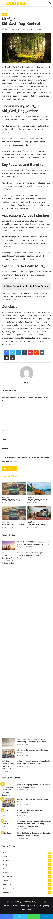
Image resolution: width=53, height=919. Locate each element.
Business (6, 861)
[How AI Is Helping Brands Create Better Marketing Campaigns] (8, 789)
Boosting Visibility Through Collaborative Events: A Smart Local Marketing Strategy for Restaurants (34, 823)
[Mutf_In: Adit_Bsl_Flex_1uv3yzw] (39, 513)
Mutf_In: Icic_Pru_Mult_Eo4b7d (37, 498)
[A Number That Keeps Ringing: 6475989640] (8, 813)
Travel (5, 880)
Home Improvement (11, 888)
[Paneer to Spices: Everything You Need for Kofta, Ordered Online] (8, 644)
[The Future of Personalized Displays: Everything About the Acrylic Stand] (8, 742)
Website (5, 448)
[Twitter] (12, 352)
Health (6, 869)
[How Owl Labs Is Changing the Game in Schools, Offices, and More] (8, 836)
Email (5, 439)
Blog (5, 865)
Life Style (7, 884)
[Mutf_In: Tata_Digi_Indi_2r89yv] (14, 488)
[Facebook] (6, 352)
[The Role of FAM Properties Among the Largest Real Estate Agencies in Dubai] (8, 545)
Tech (11, 9)
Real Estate (7, 876)
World (5, 853)
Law (5, 872)
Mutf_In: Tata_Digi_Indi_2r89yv (11, 498)
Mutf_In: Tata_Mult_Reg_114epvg (13, 523)
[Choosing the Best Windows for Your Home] (8, 753)
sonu (6, 29)
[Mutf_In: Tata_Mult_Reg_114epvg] (14, 513)
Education (7, 892)
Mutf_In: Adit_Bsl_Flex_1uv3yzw (37, 523)
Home (5, 9)
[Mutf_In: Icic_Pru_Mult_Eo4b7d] (39, 488)
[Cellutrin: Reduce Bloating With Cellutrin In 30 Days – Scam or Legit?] (8, 766)
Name (5, 430)
